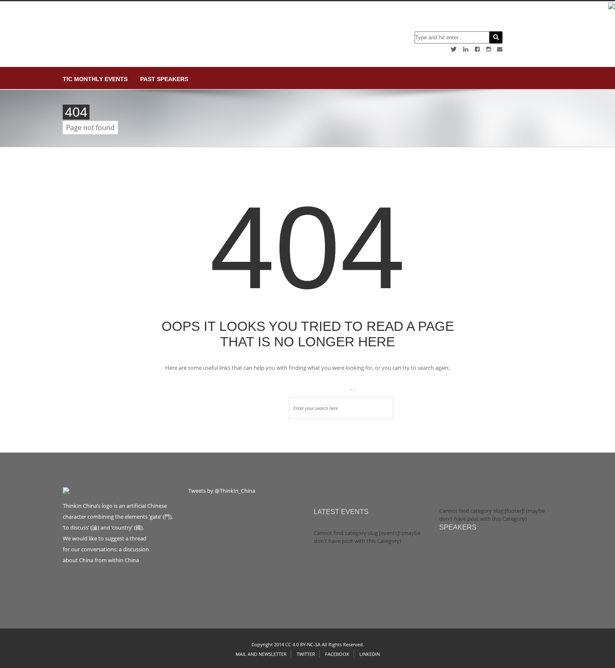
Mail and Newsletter (261, 654)
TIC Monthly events (95, 79)
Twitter (306, 654)
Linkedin (369, 654)
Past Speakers (164, 79)
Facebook (337, 654)
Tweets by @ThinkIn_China (221, 490)
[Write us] (499, 49)
